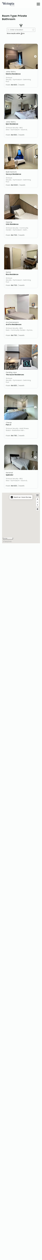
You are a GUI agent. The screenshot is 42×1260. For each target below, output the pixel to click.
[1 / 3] (21, 457)
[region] (21, 518)
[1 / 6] (21, 56)
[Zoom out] (37, 502)
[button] (35, 56)
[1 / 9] (21, 106)
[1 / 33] (21, 307)
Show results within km (16, 33)
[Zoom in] (37, 499)
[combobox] (21, 30)
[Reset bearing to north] (37, 505)
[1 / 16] (21, 156)
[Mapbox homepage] (7, 541)
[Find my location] (37, 509)
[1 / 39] (21, 257)
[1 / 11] (21, 206)
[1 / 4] (21, 407)
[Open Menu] (38, 4)
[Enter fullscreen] (37, 495)
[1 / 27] (21, 357)
